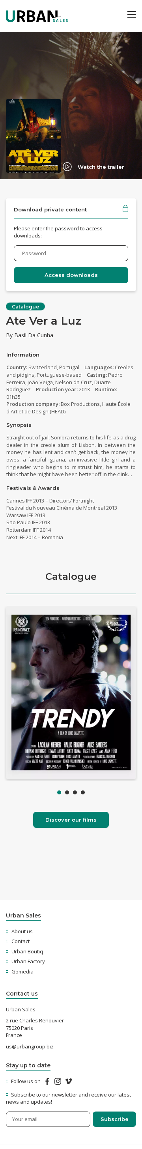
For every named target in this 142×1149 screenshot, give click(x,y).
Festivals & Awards (33, 488)
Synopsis (19, 425)
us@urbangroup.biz (30, 1046)
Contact (20, 941)
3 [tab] (75, 792)
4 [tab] (83, 792)
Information (22, 354)
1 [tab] (59, 792)
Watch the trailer (101, 167)
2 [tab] (67, 792)
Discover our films (71, 819)
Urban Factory (28, 961)
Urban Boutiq (27, 951)
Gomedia (22, 971)
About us (22, 931)
